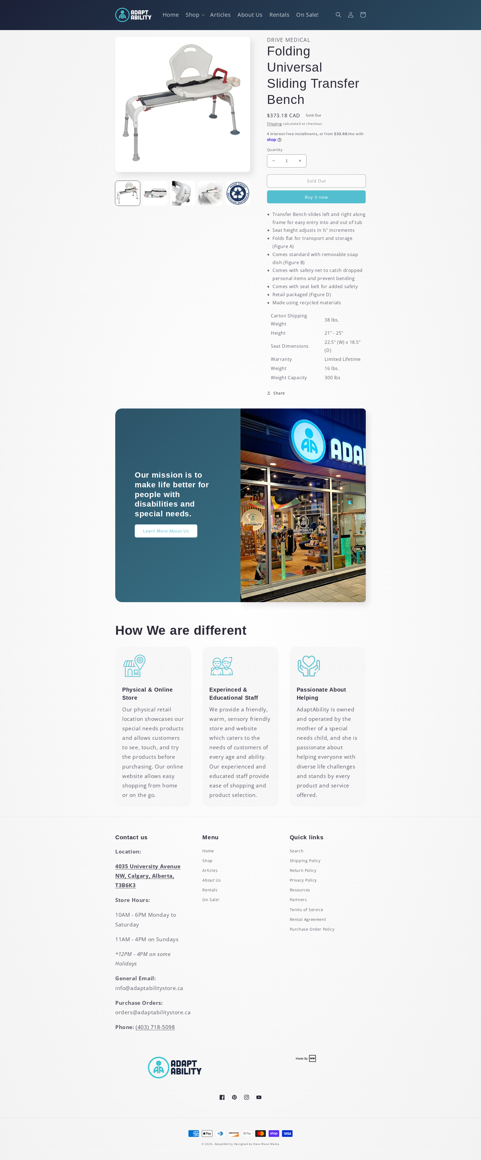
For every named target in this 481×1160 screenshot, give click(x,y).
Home (208, 850)
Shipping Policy (305, 860)
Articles (210, 870)
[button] (194, 15)
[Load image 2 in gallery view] (155, 193)
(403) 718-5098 (155, 1027)
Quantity (275, 149)
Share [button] (279, 393)
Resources (300, 890)
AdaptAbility (224, 1144)
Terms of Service (306, 909)
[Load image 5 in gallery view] (237, 193)
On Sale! (210, 899)
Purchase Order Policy (312, 929)
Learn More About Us (166, 531)
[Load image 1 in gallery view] (127, 193)
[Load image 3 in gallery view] (182, 193)
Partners (298, 899)
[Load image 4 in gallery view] (210, 193)
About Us (211, 880)
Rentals (209, 890)
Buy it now (316, 197)
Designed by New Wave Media (256, 1144)
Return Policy (303, 870)
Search (297, 850)
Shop (207, 860)
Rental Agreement (308, 919)
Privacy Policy (303, 880)
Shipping (274, 123)
